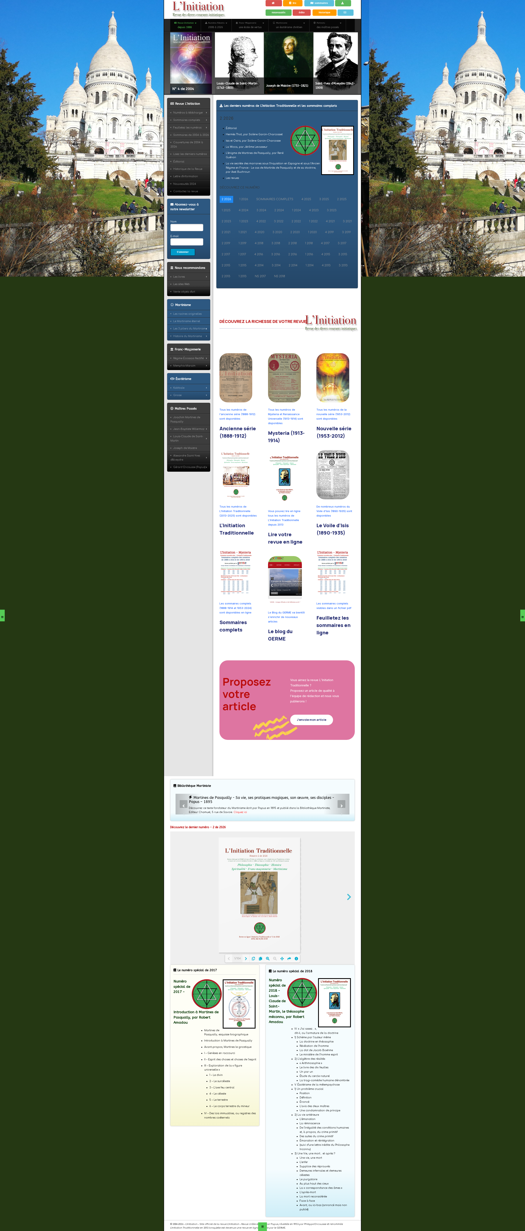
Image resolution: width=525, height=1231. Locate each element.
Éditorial (178, 182)
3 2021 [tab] (347, 242)
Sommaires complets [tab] (274, 220)
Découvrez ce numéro (240, 208)
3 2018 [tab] (276, 264)
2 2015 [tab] (226, 286)
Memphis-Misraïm (184, 388)
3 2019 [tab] (346, 253)
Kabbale (178, 410)
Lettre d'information (185, 197)
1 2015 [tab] (243, 286)
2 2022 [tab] (296, 242)
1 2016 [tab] (309, 275)
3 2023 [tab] (332, 231)
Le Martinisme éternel (186, 344)
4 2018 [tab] (259, 264)
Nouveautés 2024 (184, 204)
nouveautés (279, 24)
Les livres (179, 299)
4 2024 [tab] (243, 231)
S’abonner (184, 274)
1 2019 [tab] (243, 264)
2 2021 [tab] (226, 253)
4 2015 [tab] (325, 275)
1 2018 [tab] (309, 264)
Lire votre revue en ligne (285, 559)
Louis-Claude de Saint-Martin (186, 461)
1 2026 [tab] (243, 220)
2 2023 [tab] (226, 242)
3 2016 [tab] (275, 275)
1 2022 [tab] (313, 242)
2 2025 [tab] (342, 220)
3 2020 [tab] (277, 253)
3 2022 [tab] (278, 242)
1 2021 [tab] (243, 253)
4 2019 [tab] (329, 253)
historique (327, 24)
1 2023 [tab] (243, 242)
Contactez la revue (185, 212)
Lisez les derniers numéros (190, 175)
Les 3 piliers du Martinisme (190, 351)
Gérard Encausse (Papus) (189, 490)
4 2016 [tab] (258, 275)
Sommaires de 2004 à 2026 (191, 155)
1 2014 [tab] (310, 286)
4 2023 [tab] (314, 231)
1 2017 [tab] (242, 275)
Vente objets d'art (184, 314)
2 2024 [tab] (279, 231)
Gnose (177, 418)
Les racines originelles (187, 336)
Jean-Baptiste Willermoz (188, 452)
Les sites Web (181, 307)
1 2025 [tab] (226, 231)
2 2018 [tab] (292, 264)
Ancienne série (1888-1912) (237, 453)
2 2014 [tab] (293, 286)
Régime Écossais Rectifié (188, 381)
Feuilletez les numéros (187, 148)
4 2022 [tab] (261, 242)
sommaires (324, 4)
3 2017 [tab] (342, 264)
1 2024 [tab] (296, 231)
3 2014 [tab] (276, 286)
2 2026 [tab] (226, 220)
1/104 (237, 979)
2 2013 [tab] (226, 297)
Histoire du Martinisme (187, 359)
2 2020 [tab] (295, 253)
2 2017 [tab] (226, 275)
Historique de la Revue (187, 190)
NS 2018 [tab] (279, 297)
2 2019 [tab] (226, 264)
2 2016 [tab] (292, 275)
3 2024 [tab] (261, 231)
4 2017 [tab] (325, 264)
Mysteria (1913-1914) (286, 458)
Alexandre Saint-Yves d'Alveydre (185, 480)
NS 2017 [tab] (260, 297)
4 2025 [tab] (306, 220)
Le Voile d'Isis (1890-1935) (332, 550)
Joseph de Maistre (185, 471)
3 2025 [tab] (324, 220)
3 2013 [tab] (343, 286)
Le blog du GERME (280, 656)
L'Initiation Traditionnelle (236, 550)
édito (304, 24)
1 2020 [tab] (312, 253)
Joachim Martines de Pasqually (185, 442)
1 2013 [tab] (243, 297)
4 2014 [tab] (259, 286)
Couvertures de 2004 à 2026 (186, 165)
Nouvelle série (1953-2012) (334, 453)
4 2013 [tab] (326, 286)
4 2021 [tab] (330, 242)
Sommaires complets (233, 647)
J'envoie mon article (311, 741)
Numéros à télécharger (188, 133)
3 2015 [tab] (342, 275)
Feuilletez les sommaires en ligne (333, 646)
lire (296, 4)
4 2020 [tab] (259, 253)
